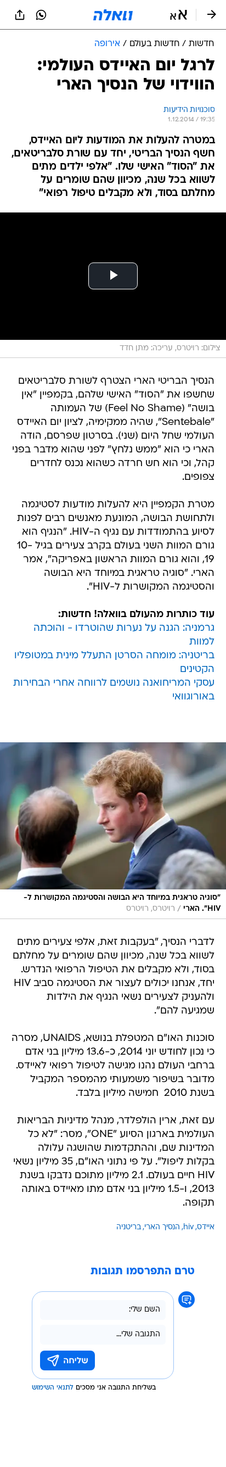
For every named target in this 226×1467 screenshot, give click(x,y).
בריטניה (128, 1227)
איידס (205, 1227)
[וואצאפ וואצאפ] (41, 14)
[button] (178, 15)
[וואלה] (113, 14)
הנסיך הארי (162, 1227)
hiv (188, 1227)
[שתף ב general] (20, 15)
